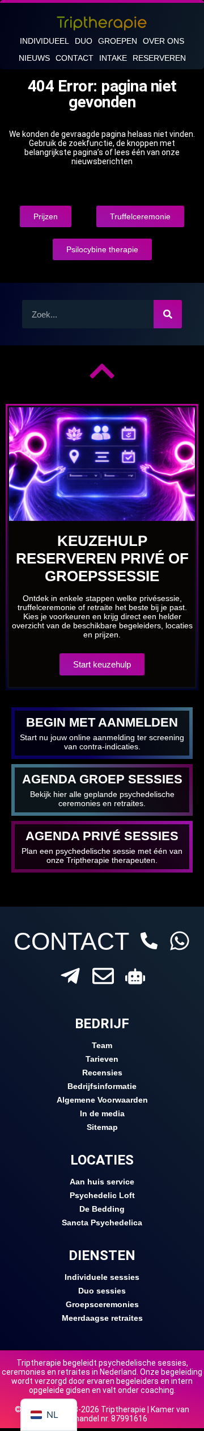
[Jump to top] (102, 371)
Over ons (163, 40)
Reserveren (159, 57)
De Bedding (102, 1208)
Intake (113, 57)
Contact (75, 57)
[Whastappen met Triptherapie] (179, 941)
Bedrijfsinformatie (102, 1086)
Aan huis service (102, 1181)
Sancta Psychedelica (102, 1222)
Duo (83, 40)
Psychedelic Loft (102, 1195)
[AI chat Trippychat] (135, 976)
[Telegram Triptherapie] (70, 976)
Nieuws (34, 57)
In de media (102, 1113)
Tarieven (102, 1058)
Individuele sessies (102, 1277)
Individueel (44, 40)
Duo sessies (102, 1290)
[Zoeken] (168, 314)
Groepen (117, 40)
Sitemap (102, 1127)
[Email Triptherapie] (103, 976)
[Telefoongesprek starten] (149, 940)
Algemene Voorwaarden (102, 1099)
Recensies (102, 1072)
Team (102, 1045)
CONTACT (71, 941)
